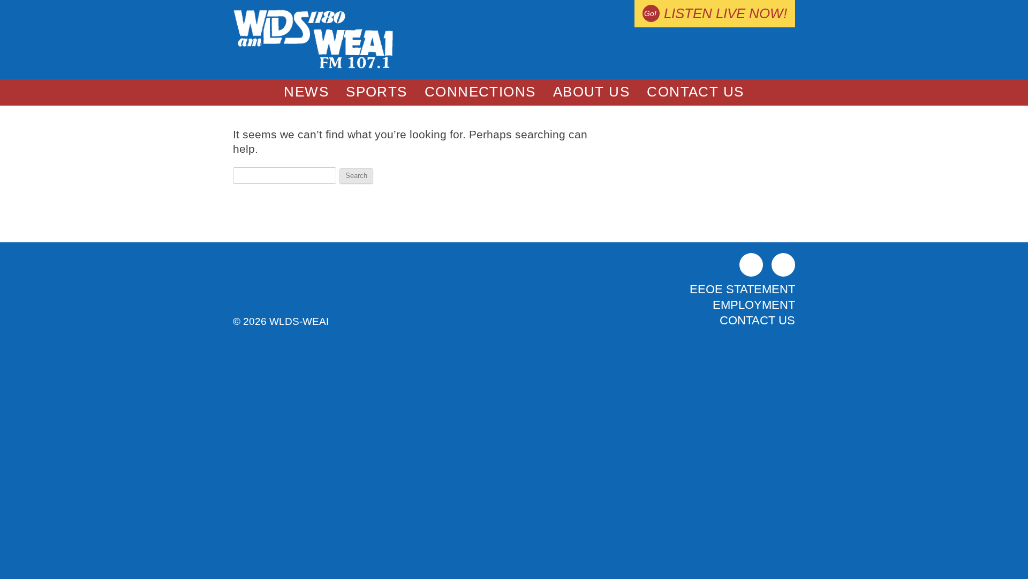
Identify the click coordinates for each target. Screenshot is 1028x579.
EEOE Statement (742, 289)
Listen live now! (725, 13)
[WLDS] (313, 66)
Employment (754, 304)
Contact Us (695, 91)
